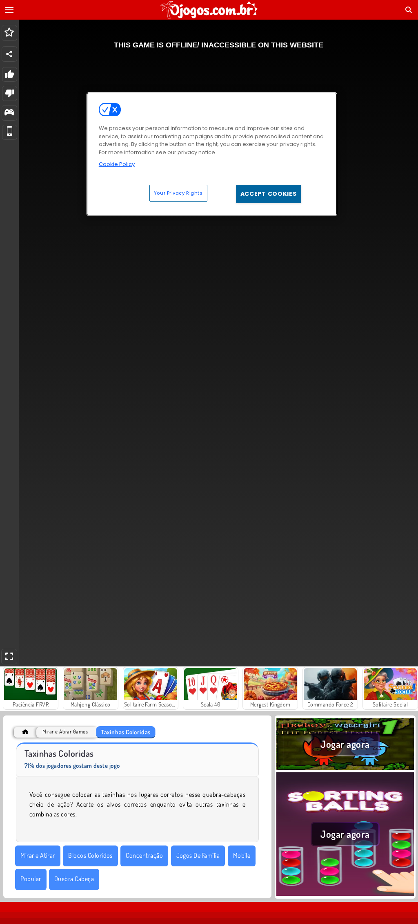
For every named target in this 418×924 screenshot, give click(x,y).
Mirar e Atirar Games (65, 731)
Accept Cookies (268, 194)
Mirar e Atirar (37, 855)
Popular (30, 879)
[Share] (9, 54)
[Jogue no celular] (9, 132)
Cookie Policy (117, 164)
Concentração (144, 855)
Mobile (242, 855)
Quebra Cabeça (74, 879)
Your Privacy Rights (178, 193)
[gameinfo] (9, 113)
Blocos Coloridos (90, 855)
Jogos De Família (198, 855)
